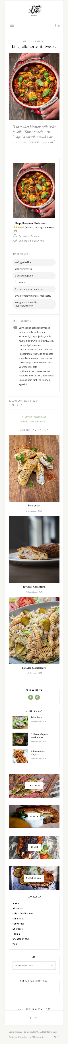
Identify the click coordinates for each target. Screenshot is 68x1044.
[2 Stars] (17, 227)
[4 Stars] (21, 227)
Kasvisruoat (19, 923)
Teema (16, 933)
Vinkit (15, 944)
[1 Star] (14, 227)
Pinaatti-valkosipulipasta (33, 421)
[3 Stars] (19, 227)
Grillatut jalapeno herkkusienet (39, 736)
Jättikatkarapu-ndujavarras (38, 752)
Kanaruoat (18, 918)
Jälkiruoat (18, 908)
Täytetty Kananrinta (34, 587)
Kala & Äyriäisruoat (23, 913)
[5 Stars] (23, 227)
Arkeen (26, 41)
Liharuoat (38, 41)
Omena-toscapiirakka (35, 416)
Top (56, 1037)
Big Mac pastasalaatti (34, 668)
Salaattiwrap (37, 717)
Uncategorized (21, 938)
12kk (35, 400)
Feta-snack (34, 506)
